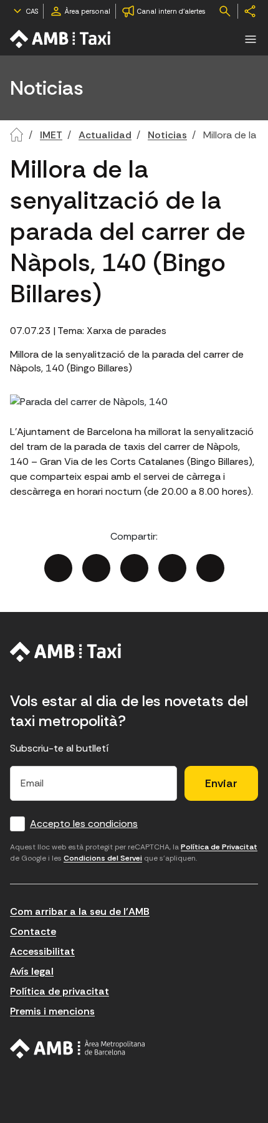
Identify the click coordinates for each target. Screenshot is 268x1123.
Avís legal (32, 971)
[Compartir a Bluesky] (172, 568)
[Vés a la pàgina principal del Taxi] (66, 652)
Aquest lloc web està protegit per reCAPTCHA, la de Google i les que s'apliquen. (133, 852)
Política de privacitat (59, 991)
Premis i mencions (52, 1011)
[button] (250, 39)
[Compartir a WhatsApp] (210, 568)
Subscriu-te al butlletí (59, 748)
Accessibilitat (42, 951)
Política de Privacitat (219, 847)
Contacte (33, 931)
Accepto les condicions (84, 823)
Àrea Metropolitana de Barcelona (77, 1049)
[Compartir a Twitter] (96, 568)
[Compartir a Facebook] (58, 568)
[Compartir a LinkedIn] (134, 568)
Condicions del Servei (103, 858)
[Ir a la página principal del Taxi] (61, 39)
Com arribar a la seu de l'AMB (80, 911)
